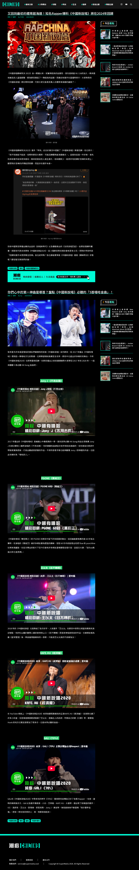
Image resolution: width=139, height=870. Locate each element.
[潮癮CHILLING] (11, 4)
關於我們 (12, 860)
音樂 (14, 296)
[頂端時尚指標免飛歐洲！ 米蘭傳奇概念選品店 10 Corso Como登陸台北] (105, 97)
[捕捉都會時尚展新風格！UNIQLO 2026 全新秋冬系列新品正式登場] (105, 82)
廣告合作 (46, 860)
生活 (73, 4)
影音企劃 (95, 4)
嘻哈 (21, 268)
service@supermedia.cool (28, 863)
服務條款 (29, 860)
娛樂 (83, 4)
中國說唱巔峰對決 (32, 268)
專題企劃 (109, 4)
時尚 (63, 4)
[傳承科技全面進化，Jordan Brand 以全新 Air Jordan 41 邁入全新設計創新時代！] (105, 67)
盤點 (27, 820)
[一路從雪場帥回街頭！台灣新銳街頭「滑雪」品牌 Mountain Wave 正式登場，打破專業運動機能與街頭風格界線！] (105, 49)
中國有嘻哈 (36, 820)
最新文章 (28, 4)
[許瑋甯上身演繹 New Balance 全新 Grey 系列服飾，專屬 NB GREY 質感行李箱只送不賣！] (105, 34)
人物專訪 (42, 4)
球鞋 (53, 4)
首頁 (9, 17)
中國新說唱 (12, 268)
